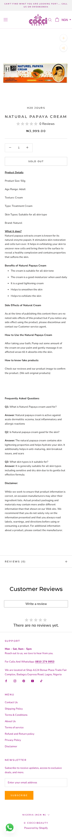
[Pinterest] (23, 681)
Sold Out (36, 161)
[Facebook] (6, 681)
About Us (10, 721)
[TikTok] (41, 681)
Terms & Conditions (16, 715)
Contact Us (11, 702)
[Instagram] (15, 681)
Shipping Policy (14, 709)
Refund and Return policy (19, 734)
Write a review (36, 604)
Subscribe (19, 795)
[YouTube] (32, 681)
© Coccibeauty (36, 822)
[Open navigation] (6, 19)
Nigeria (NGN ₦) (34, 814)
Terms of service (14, 727)
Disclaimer (11, 746)
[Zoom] (63, 38)
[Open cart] (57, 20)
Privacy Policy (13, 740)
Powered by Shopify (36, 828)
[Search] (50, 19)
